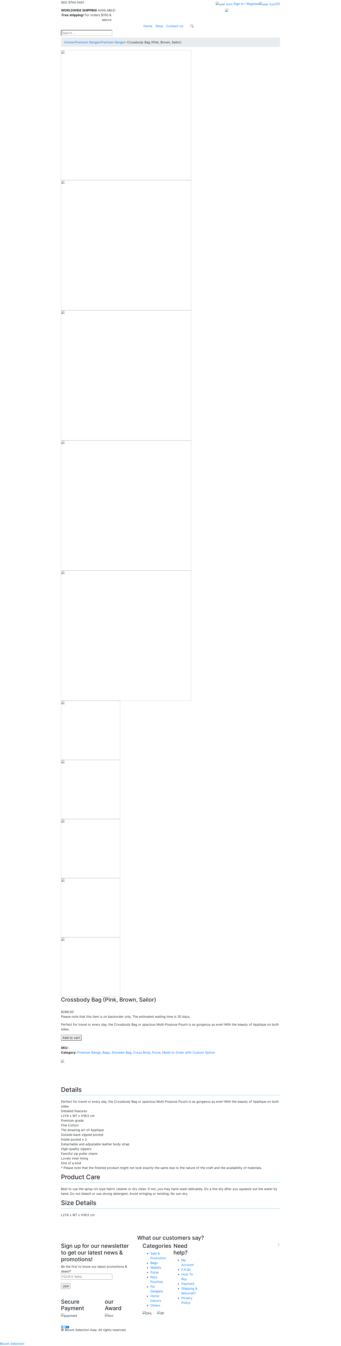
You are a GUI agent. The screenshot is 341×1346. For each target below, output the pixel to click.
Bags (106, 1052)
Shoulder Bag (121, 1052)
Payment (187, 1284)
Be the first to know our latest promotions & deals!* (94, 1269)
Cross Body (141, 1052)
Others (155, 1305)
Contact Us (174, 26)
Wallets (155, 1268)
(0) (278, 4)
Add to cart (71, 1038)
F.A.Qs (186, 1269)
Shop (159, 26)
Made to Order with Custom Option (188, 1052)
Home (147, 26)
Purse (156, 1052)
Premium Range (86, 42)
